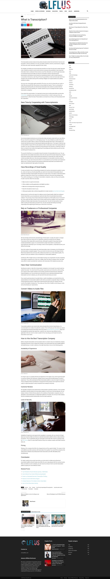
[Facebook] (22, 25)
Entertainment (72, 78)
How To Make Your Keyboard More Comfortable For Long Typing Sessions (27, 526)
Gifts (70, 92)
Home (32, 11)
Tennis (70, 118)
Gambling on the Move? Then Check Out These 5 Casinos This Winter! (58, 562)
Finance (70, 82)
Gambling (71, 84)
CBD (70, 73)
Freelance (26, 487)
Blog (70, 67)
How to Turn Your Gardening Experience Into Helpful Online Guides (78, 20)
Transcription (30, 488)
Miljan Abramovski (55, 549)
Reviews (33, 487)
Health (70, 11)
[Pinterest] (28, 25)
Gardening (76, 11)
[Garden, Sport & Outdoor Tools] (55, 5)
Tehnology (71, 116)
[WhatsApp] (31, 25)
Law (70, 99)
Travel (61, 11)
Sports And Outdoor (73, 115)
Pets (70, 105)
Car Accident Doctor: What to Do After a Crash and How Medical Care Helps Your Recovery (78, 53)
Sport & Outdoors (39, 11)
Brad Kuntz (24, 22)
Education (55, 11)
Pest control (71, 103)
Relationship (71, 111)
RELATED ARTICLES (26, 511)
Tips (25, 14)
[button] (87, 11)
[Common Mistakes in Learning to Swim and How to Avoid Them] (58, 519)
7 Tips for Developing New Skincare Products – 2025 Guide (58, 546)
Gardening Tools (72, 90)
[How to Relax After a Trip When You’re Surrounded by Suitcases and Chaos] (43, 519)
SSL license (25, 440)
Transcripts (36, 488)
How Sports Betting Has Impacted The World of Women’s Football (78, 49)
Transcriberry (24, 95)
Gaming (70, 86)
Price (30, 487)
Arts (70, 65)
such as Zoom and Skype (58, 191)
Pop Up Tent (71, 107)
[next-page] (24, 530)
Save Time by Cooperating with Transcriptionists (44, 487)
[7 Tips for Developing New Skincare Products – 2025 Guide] (48, 547)
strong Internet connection (53, 329)
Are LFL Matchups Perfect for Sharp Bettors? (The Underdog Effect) (78, 39)
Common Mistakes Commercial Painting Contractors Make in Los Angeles (77, 36)
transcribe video (24, 488)
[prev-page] (22, 530)
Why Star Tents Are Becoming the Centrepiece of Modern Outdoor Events (78, 32)
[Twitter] (25, 25)
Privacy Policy (81, 577)
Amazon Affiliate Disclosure (73, 577)
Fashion (70, 80)
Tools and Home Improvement (75, 122)
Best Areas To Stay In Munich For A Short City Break (78, 28)
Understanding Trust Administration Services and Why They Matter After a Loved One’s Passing (78, 44)
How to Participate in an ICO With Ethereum (56, 494)
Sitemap (65, 577)
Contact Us (87, 577)
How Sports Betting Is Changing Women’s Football (77, 24)
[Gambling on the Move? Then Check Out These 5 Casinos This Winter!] (48, 563)
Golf (70, 94)
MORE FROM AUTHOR (35, 511)
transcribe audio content (58, 487)
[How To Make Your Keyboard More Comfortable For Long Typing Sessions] (28, 519)
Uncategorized (72, 126)
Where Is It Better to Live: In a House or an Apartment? (30, 495)
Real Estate (71, 109)
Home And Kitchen (73, 97)
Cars (65, 11)
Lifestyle (71, 101)
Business (48, 11)
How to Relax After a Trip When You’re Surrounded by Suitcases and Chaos (43, 526)
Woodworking (72, 130)
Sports (70, 113)
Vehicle (70, 128)
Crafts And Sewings (73, 75)
